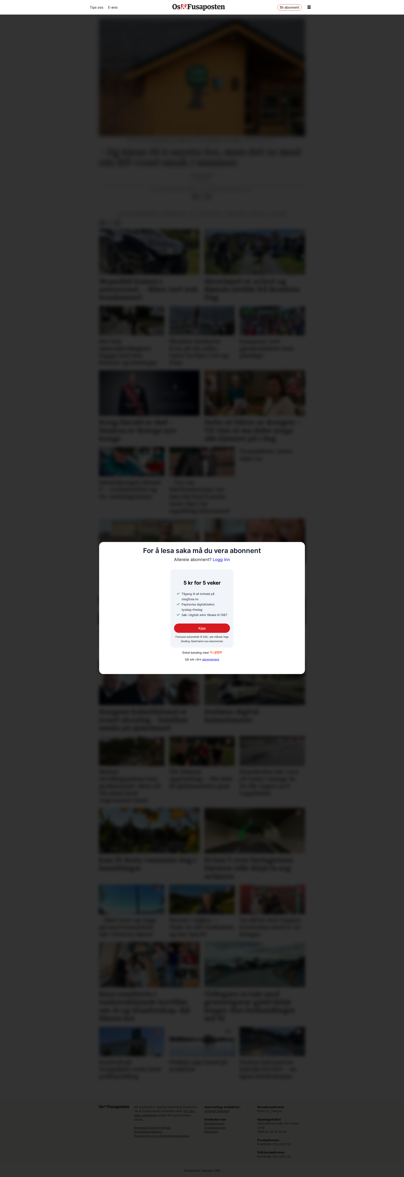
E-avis (113, 7)
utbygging (278, 214)
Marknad (211, 1131)
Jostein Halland (216, 1111)
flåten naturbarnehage (136, 214)
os (192, 214)
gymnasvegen (235, 214)
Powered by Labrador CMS (202, 1171)
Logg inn (202, 559)
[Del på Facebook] (195, 196)
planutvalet (209, 214)
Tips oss (96, 7)
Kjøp (202, 628)
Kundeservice (214, 1127)
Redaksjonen (214, 1123)
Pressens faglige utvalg (152, 1127)
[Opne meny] (309, 7)
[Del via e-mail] (208, 196)
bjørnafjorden (173, 214)
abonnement (210, 659)
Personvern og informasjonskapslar (162, 1136)
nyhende (257, 214)
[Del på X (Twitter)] (202, 196)
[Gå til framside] (198, 7)
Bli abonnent (289, 7)
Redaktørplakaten (148, 1131)
